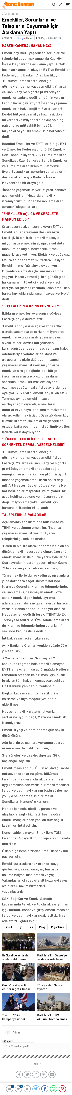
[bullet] (26, 1042)
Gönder (7, 1041)
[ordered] (23, 1042)
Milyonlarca (57, 927)
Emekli (8, 927)
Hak (31, 927)
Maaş (42, 927)
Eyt (20, 927)
